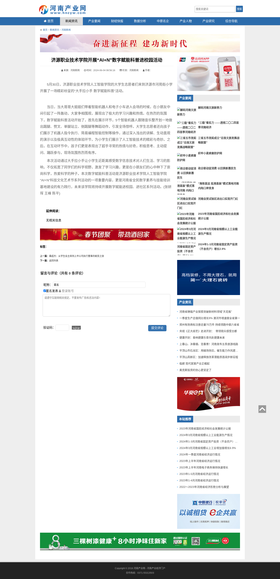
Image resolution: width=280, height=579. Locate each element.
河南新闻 (66, 30)
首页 (50, 21)
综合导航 (231, 21)
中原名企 (163, 21)
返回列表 (53, 260)
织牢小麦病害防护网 (210, 153)
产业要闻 (94, 21)
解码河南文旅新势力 (210, 107)
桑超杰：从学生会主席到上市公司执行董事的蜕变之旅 (76, 256)
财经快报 (117, 21)
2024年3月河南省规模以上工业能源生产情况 (205, 435)
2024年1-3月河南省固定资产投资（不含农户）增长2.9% (212, 441)
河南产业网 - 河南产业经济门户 (149, 568)
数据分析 (140, 21)
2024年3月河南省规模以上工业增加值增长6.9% (207, 448)
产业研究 (208, 21)
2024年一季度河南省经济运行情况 (199, 454)
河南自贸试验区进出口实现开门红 (218, 198)
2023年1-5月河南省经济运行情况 (199, 473)
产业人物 (186, 21)
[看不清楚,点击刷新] (76, 328)
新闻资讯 (71, 21)
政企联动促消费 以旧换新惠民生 (217, 168)
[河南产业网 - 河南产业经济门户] (65, 9)
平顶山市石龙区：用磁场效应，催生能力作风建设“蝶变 (211, 350)
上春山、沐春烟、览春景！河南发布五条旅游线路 (208, 344)
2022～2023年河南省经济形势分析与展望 (204, 486)
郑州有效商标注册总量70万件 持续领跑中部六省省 (209, 324)
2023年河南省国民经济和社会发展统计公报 (205, 428)
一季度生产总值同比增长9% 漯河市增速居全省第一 (209, 318)
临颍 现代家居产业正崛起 (194, 363)
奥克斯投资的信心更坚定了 (195, 370)
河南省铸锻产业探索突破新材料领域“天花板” (205, 311)
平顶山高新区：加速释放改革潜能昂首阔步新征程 (208, 357)
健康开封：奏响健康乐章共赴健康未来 (202, 337)
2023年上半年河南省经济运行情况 (199, 460)
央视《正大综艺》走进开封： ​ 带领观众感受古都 (208, 331)
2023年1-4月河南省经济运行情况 (199, 480)
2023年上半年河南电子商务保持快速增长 (203, 467)
